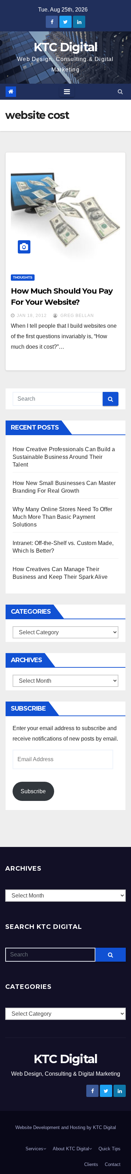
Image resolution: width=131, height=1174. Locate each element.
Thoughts (22, 277)
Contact (113, 1164)
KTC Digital (65, 47)
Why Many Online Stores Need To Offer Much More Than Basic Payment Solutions (62, 517)
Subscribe (33, 791)
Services (34, 1148)
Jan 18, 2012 (32, 315)
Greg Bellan (76, 315)
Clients (91, 1164)
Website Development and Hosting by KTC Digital (65, 1127)
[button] (120, 91)
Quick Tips (110, 1148)
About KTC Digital (71, 1148)
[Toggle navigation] (66, 91)
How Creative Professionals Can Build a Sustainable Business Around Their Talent (64, 457)
